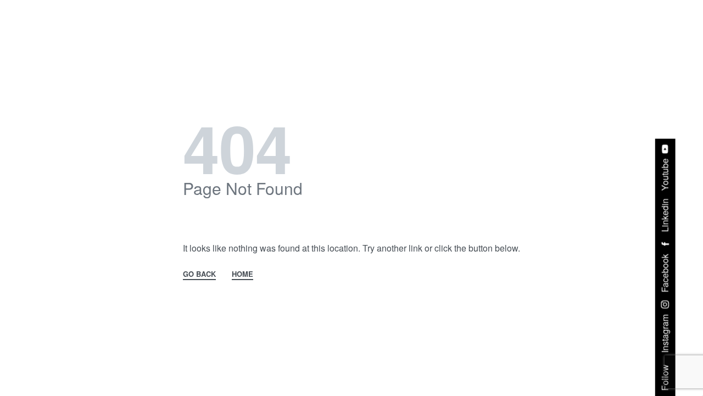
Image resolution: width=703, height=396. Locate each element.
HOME (242, 274)
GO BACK (199, 274)
